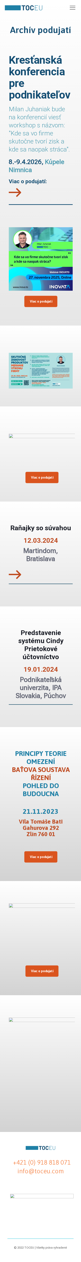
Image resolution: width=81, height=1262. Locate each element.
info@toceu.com (40, 1171)
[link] (15, 192)
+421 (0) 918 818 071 (42, 1162)
